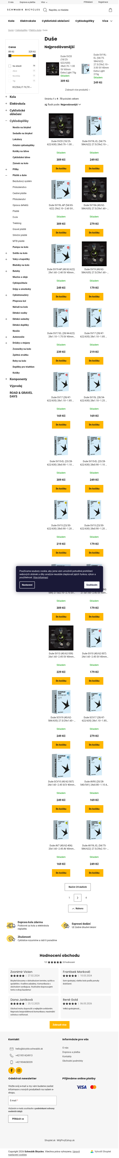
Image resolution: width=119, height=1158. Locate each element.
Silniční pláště (20, 235)
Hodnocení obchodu (60, 955)
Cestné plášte (19, 193)
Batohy (16, 271)
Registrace (103, 2)
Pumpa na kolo (20, 247)
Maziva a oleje (20, 277)
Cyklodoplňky (19, 121)
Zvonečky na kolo (22, 349)
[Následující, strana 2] (77, 898)
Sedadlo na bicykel (22, 133)
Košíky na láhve (21, 151)
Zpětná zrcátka (20, 355)
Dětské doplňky (21, 325)
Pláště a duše (20, 175)
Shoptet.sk (50, 1140)
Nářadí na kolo (20, 307)
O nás (10, 2)
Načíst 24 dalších (78, 887)
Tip (24, 81)
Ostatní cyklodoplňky (23, 145)
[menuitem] (11, 21)
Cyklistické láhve (21, 157)
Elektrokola (17, 103)
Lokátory (17, 139)
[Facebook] (11, 1070)
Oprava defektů (20, 205)
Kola (13, 97)
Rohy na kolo (19, 360)
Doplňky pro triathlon (23, 366)
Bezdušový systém (22, 181)
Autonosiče (18, 337)
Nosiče (16, 331)
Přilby (16, 169)
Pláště (16, 211)
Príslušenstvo (19, 187)
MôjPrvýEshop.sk (66, 1140)
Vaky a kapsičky (21, 259)
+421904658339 (24, 1062)
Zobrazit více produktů (76, 89)
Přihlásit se (18, 1118)
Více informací (40, 577)
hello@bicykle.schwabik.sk (29, 1048)
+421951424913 (24, 1055)
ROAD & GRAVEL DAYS (21, 394)
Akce (24, 71)
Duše (15, 217)
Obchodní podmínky (72, 1060)
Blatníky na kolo (21, 265)
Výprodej (16, 386)
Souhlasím (91, 585)
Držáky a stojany (21, 342)
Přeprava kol (19, 301)
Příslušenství (19, 199)
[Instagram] (19, 1070)
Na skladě (24, 66)
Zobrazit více (59, 1024)
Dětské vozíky (20, 313)
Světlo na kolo (20, 253)
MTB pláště (18, 241)
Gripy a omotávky (22, 289)
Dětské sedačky (21, 319)
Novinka (24, 76)
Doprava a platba (27, 2)
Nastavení (27, 585)
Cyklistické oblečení (17, 112)
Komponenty (18, 379)
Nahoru (79, 908)
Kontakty (67, 1056)
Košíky (16, 372)
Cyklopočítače (20, 283)
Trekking (17, 223)
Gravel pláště (19, 229)
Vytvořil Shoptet (103, 1151)
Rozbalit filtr (21, 87)
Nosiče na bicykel (22, 127)
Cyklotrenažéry (20, 295)
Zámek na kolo (20, 163)
